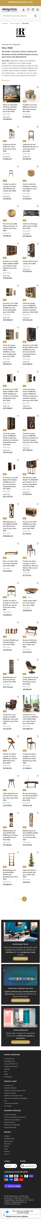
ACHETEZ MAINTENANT (20, 1000)
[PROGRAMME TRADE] (20, 931)
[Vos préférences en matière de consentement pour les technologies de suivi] (4, 1215)
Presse (6, 1074)
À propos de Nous (9, 1058)
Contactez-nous (8, 1085)
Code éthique (8, 1077)
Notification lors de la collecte (15, 1216)
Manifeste (7, 1069)
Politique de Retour (9, 1122)
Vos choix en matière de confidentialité (22, 1212)
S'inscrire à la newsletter (11, 1103)
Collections (15, 23)
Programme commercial (11, 1066)
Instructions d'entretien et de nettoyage (15, 1098)
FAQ (5, 1101)
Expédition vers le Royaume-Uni (13, 1095)
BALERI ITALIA (8, 1141)
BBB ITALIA (7, 1144)
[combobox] (20, 16)
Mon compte (7, 1106)
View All (6, 1154)
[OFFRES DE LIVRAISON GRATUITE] (20, 976)
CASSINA (6, 1136)
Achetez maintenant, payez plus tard (14, 1090)
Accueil (5, 23)
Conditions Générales (10, 1114)
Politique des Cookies (10, 1127)
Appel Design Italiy (9, 1061)
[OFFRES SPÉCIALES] (20, 1017)
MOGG (6, 1149)
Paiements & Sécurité (10, 1088)
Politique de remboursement (12, 1120)
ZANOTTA (7, 1151)
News (5, 1071)
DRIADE (6, 1146)
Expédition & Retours (10, 1093)
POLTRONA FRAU (9, 1138)
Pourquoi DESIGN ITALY (11, 1064)
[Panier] (33, 9)
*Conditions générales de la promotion (15, 1117)
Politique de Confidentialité (12, 1125)
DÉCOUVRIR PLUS (20, 958)
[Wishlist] (28, 9)
